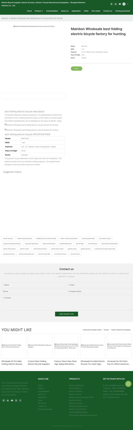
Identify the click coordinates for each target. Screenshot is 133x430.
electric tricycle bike (44, 254)
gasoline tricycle (85, 249)
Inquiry (77, 68)
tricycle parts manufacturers (110, 243)
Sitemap (78, 426)
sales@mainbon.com (117, 385)
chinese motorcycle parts (24, 238)
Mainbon (5, 18)
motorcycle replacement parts (12, 243)
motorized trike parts (66, 243)
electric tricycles (8, 238)
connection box (92, 243)
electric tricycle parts (9, 249)
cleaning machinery (9, 254)
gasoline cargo (72, 249)
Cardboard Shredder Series (92, 330)
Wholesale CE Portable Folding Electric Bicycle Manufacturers (12, 362)
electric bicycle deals (57, 249)
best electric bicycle (60, 254)
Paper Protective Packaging (120, 330)
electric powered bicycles (26, 254)
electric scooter (24, 249)
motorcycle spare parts (31, 243)
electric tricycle (75, 254)
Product (106, 330)
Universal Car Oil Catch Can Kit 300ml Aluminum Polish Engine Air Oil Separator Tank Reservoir (118, 362)
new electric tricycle (105, 238)
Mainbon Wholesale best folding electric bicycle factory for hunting (37, 18)
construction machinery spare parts (105, 249)
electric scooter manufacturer (69, 238)
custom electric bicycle (40, 249)
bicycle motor (80, 243)
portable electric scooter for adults (46, 238)
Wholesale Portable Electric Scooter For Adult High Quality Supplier (93, 362)
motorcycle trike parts (49, 243)
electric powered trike (88, 238)
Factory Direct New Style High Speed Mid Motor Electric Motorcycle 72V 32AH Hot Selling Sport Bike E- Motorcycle (65, 362)
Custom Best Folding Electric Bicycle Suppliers (39, 362)
